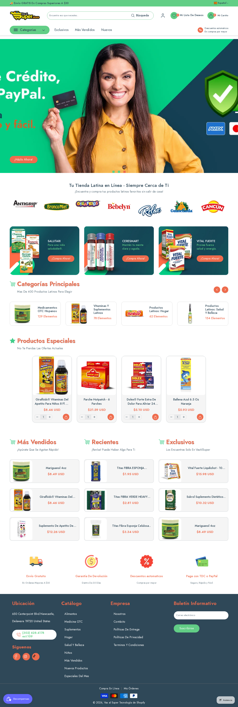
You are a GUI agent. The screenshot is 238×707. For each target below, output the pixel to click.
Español (222, 3)
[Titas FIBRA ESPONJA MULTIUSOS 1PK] (96, 471)
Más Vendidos (85, 30)
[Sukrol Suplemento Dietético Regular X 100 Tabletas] (170, 500)
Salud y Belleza (74, 645)
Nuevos (106, 30)
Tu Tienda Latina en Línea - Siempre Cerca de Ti (119, 185)
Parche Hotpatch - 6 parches (97, 401)
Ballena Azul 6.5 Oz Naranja (186, 401)
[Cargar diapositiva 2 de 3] (119, 171)
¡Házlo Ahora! (23, 159)
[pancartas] (25, 206)
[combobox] (100, 15)
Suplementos (72, 629)
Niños (68, 653)
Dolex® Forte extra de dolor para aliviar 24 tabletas (141, 403)
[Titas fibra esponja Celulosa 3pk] (96, 529)
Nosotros (119, 614)
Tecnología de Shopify (132, 702)
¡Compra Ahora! (61, 258)
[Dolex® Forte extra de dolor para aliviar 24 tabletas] (141, 375)
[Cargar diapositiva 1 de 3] (113, 171)
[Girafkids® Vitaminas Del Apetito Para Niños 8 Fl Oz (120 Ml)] (52, 375)
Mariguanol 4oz (56, 468)
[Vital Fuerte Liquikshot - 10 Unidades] (170, 471)
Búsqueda (142, 15)
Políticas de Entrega (126, 629)
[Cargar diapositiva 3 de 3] (124, 171)
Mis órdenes (131, 688)
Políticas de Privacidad (128, 637)
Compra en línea (109, 688)
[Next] (225, 289)
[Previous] (217, 289)
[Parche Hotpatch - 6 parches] (96, 375)
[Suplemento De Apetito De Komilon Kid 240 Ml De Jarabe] (21, 529)
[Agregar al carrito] (66, 417)
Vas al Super (111, 702)
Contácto (119, 622)
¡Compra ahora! (135, 258)
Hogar (68, 637)
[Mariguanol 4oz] (21, 471)
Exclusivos (61, 30)
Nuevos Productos (76, 668)
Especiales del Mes (76, 676)
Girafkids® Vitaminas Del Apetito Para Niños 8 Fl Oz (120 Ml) (52, 403)
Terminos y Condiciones (129, 645)
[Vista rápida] (66, 361)
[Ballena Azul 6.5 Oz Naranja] (186, 375)
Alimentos (70, 614)
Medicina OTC (73, 622)
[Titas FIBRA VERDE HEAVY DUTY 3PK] (96, 500)
